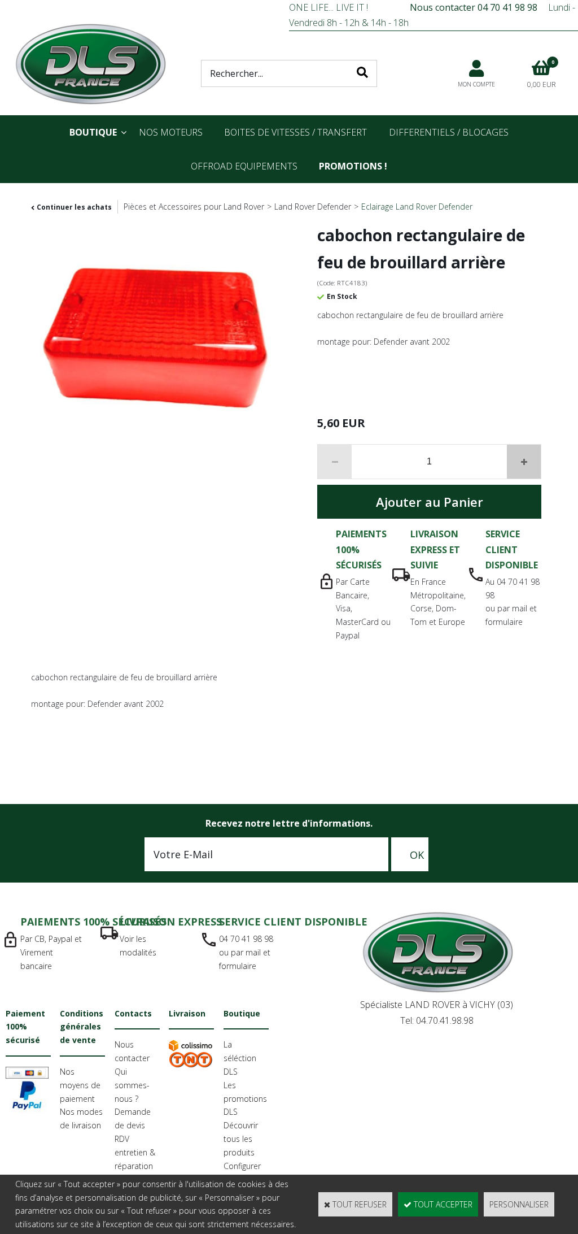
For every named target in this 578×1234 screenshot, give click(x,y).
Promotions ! (353, 166)
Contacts (133, 1013)
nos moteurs (171, 132)
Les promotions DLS (245, 1099)
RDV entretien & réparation (135, 1152)
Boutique (93, 132)
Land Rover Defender (312, 206)
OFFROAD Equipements (244, 166)
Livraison (187, 1013)
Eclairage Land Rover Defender (416, 206)
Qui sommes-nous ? (132, 1085)
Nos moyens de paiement (80, 1085)
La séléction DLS (240, 1058)
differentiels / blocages (449, 132)
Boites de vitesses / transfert (295, 132)
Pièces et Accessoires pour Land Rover (194, 206)
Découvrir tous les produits (241, 1139)
